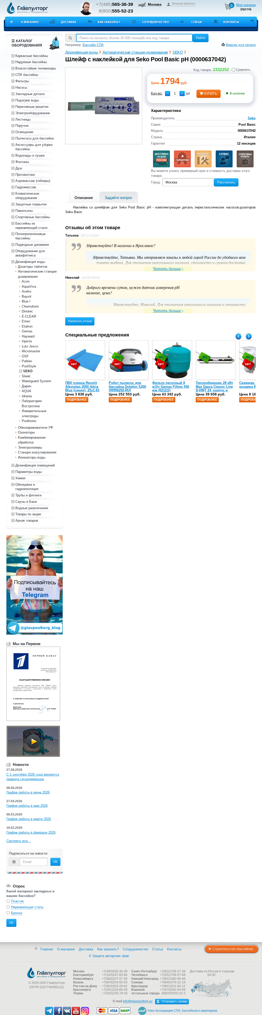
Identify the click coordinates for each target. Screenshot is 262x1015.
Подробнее (77, 399)
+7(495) (114, 4)
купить (210, 94)
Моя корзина (246, 5)
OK (55, 862)
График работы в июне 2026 (28, 792)
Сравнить (243, 70)
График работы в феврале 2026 (31, 832)
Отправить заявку (174, 1001)
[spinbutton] (175, 93)
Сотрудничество (155, 22)
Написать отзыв (80, 321)
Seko (252, 118)
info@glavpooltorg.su (137, 1001)
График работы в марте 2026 (28, 819)
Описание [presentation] (83, 197)
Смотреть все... (18, 841)
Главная (46, 949)
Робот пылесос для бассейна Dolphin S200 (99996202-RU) (127, 386)
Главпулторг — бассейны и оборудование (46, 972)
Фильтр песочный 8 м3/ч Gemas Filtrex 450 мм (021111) (170, 386)
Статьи (196, 22)
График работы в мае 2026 (27, 806)
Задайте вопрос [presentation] (119, 197)
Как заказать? (109, 22)
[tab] (83, 197)
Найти (200, 38)
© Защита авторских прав (109, 956)
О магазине (30, 22)
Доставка (68, 22)
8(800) (116, 11)
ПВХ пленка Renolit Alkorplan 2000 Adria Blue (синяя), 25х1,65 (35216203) (82, 388)
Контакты (231, 22)
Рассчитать (226, 182)
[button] (182, 93)
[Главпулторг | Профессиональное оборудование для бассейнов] (27, 8)
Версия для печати (241, 45)
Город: (156, 182)
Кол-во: (156, 93)
